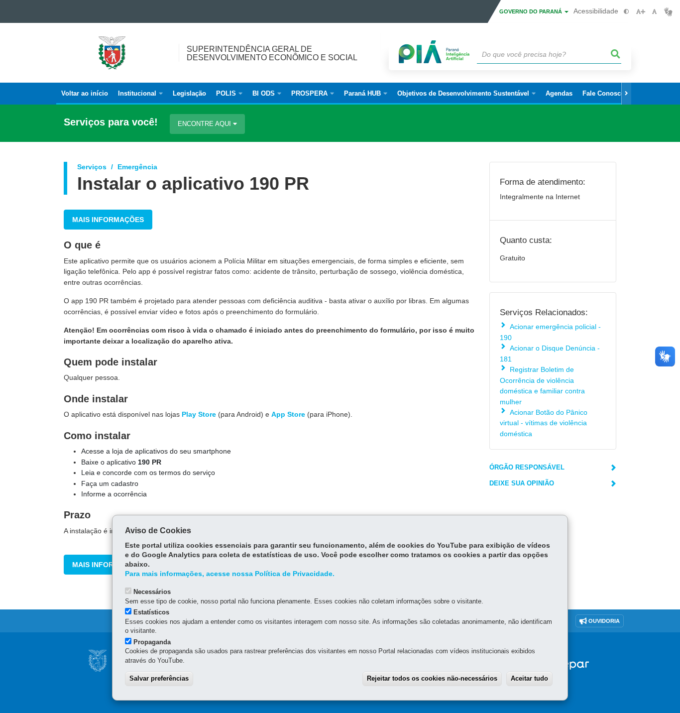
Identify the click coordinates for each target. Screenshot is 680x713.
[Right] (626, 94)
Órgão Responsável (527, 467)
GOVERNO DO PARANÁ (531, 11)
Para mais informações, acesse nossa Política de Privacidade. (230, 574)
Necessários (152, 591)
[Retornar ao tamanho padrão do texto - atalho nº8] (654, 11)
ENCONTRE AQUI (205, 123)
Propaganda (152, 642)
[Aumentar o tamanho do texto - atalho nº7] (640, 11)
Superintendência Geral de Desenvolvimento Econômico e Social (272, 53)
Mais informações (108, 220)
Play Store (199, 414)
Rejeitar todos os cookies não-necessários (432, 678)
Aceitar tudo (529, 678)
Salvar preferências (159, 678)
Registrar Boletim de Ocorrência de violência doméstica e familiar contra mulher (542, 385)
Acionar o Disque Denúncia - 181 (550, 353)
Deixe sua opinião (521, 483)
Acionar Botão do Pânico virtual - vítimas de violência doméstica (543, 423)
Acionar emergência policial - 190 (550, 332)
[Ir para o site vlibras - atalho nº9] (668, 11)
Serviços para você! (111, 122)
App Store (288, 414)
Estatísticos (151, 612)
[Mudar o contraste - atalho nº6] (626, 11)
